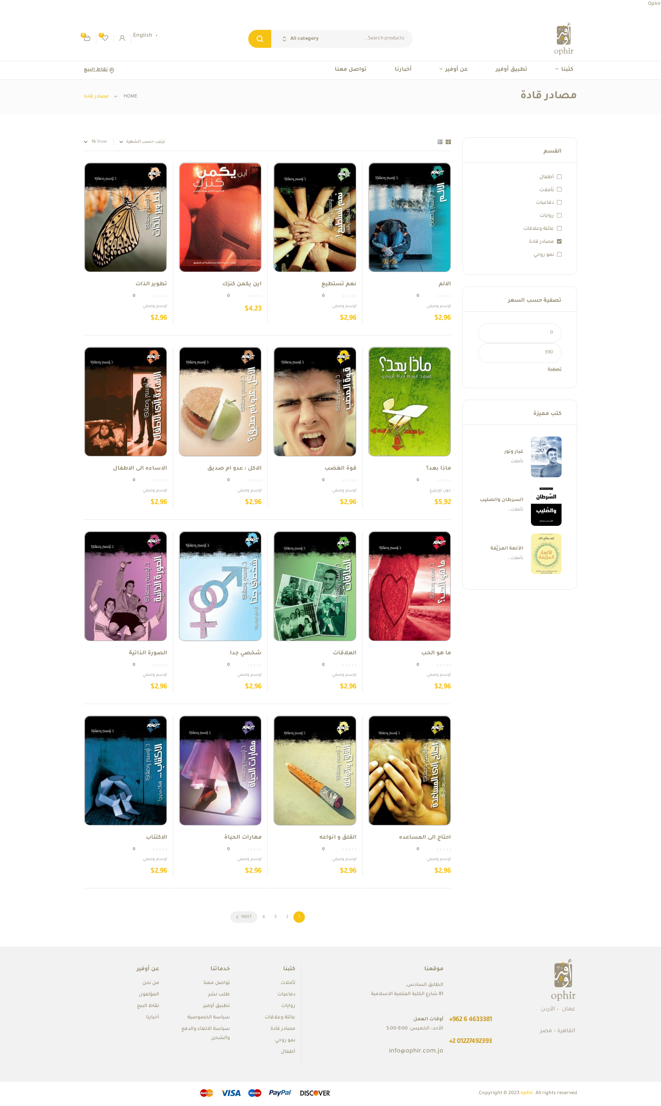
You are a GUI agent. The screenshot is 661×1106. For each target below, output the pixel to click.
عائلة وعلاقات (538, 229)
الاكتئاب (156, 838)
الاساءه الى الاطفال (140, 469)
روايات (547, 216)
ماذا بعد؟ (438, 469)
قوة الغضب (340, 469)
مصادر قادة (541, 242)
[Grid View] (448, 142)
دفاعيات (545, 203)
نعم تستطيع (339, 284)
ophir (527, 1093)
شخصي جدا (246, 654)
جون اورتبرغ (440, 490)
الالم (445, 284)
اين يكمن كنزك (242, 284)
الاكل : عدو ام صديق (234, 469)
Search (259, 39)
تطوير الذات (151, 284)
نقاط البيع (96, 70)
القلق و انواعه (338, 838)
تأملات (546, 190)
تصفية (555, 369)
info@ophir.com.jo (416, 1051)
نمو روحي (544, 255)
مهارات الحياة (243, 838)
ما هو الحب (436, 654)
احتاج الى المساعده (425, 838)
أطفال (546, 177)
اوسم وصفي (439, 306)
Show (102, 142)
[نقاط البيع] (111, 70)
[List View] (440, 142)
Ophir (654, 4)
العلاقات (345, 654)
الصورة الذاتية (148, 654)
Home (130, 96)
